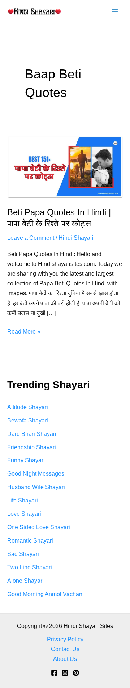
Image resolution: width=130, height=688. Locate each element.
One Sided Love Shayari (38, 527)
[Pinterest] (76, 673)
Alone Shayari (25, 580)
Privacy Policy (65, 639)
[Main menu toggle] (115, 11)
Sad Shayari (23, 554)
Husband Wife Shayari (36, 487)
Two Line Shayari (29, 567)
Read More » (23, 332)
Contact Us (65, 649)
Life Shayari (22, 500)
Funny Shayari (26, 460)
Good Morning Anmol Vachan (44, 594)
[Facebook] (54, 673)
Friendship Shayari (31, 447)
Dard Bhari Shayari (31, 433)
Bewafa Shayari (27, 420)
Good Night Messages (35, 473)
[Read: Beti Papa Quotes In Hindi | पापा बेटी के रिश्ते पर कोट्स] (65, 166)
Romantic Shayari (30, 540)
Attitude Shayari (27, 407)
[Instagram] (65, 673)
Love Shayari (24, 513)
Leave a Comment (30, 237)
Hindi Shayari (76, 237)
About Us (65, 658)
